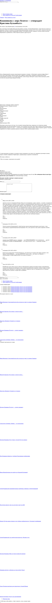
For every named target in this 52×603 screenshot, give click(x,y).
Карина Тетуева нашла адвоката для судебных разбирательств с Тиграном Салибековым (20, 521)
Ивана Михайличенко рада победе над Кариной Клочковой (14, 472)
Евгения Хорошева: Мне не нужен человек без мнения (12, 553)
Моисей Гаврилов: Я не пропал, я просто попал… (11, 311)
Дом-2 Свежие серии (7, 14)
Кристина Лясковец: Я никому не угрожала (10, 321)
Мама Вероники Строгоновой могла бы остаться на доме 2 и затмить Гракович (18, 302)
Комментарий (3, 191)
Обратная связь (6, 598)
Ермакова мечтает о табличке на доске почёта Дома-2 (12, 570)
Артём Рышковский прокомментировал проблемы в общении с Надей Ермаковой (19, 488)
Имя (1, 181)
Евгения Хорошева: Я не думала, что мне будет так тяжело (13, 439)
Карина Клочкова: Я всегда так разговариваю (21, 286)
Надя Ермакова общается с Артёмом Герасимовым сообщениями (15, 456)
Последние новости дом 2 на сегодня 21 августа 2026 (12, 504)
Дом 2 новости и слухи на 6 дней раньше (12, 15)
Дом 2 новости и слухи (10, 17)
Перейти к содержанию (5, 0)
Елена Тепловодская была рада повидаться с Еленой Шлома (14, 586)
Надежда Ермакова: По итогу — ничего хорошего (11, 330)
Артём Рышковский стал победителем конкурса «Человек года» (15, 537)
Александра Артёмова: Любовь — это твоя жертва (11, 339)
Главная (2, 17)
